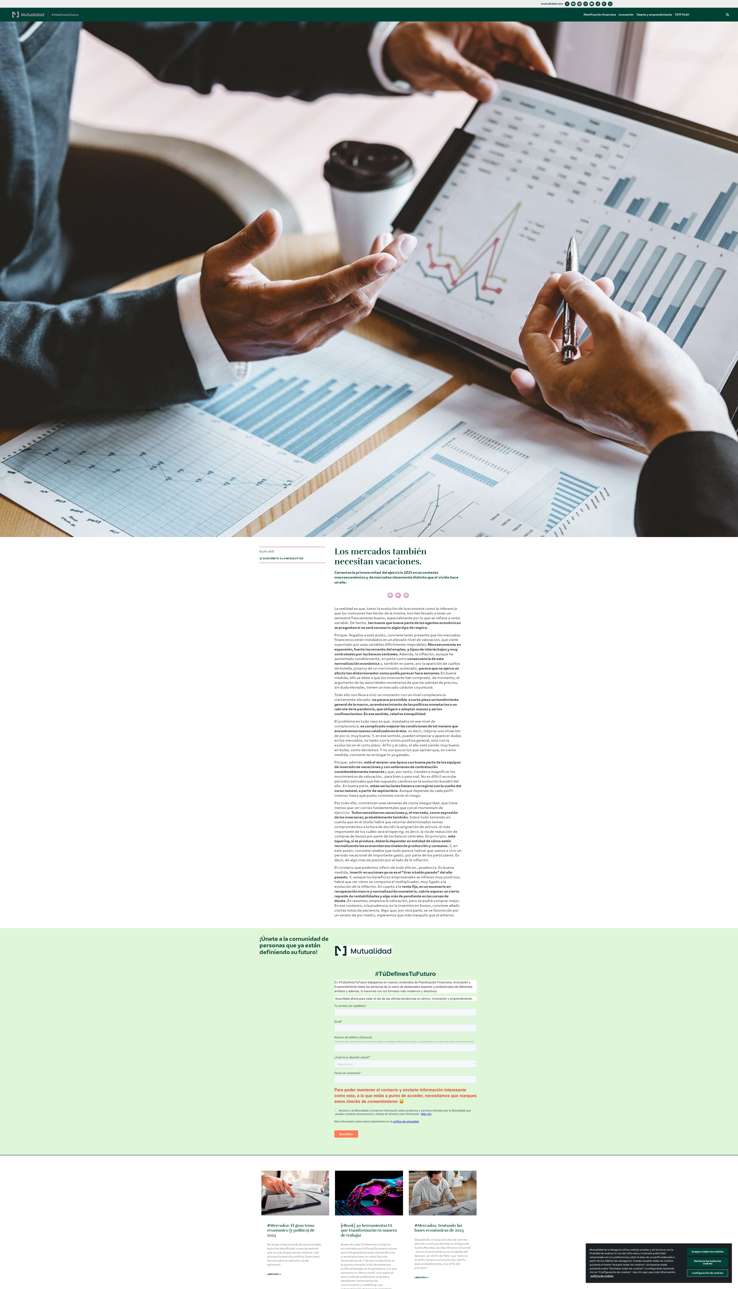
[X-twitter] (567, 4)
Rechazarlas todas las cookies (707, 1262)
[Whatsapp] (610, 4)
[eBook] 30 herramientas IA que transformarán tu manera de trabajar (369, 1230)
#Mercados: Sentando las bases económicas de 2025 (439, 1228)
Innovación (626, 15)
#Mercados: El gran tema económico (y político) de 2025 (291, 1230)
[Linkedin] (579, 4)
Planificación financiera (600, 15)
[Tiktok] (598, 4)
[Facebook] (573, 4)
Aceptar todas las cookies (707, 1251)
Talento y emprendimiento (654, 15)
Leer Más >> (274, 1274)
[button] (727, 14)
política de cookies (602, 1276)
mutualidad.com (552, 4)
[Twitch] (604, 4)
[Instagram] (585, 4)
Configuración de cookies (707, 1273)
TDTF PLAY (682, 15)
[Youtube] (591, 4)
